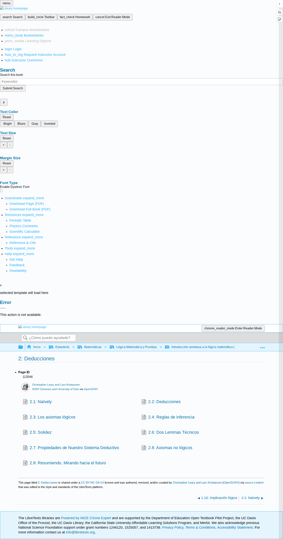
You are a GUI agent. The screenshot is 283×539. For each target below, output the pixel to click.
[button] (17, 265)
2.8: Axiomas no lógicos (170, 447)
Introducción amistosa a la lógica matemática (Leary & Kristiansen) (217, 347)
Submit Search (13, 88)
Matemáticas (92, 347)
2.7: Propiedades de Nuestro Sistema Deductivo (74, 447)
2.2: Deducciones (164, 401)
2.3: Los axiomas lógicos (52, 417)
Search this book (11, 74)
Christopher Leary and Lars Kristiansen (56, 384)
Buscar (25, 338)
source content (254, 482)
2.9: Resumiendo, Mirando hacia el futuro (68, 462)
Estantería (62, 347)
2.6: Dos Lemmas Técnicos (173, 432)
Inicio (37, 347)
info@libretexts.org (80, 532)
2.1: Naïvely (41, 401)
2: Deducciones (48, 482)
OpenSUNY (91, 389)
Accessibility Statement (235, 527)
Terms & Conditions (200, 527)
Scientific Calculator (24, 232)
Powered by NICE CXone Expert (86, 518)
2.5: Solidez (41, 432)
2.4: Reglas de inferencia (171, 417)
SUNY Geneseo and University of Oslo (55, 389)
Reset (7, 117)
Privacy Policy (172, 527)
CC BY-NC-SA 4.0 (92, 482)
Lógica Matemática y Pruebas (136, 347)
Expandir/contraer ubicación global (262, 346)
